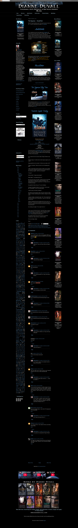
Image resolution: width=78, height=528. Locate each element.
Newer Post (30, 462)
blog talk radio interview (21, 254)
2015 (18, 209)
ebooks (17, 284)
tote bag (22, 381)
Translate (19, 118)
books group (18, 262)
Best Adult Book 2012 (21, 247)
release (24, 352)
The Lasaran (42, 56)
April (19, 199)
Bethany (23, 251)
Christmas (22, 268)
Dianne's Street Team (19, 94)
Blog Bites (19, 253)
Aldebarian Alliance (34, 225)
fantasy (23, 289)
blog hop (23, 253)
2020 (18, 172)
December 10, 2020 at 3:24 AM (44, 288)
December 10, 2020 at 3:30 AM (44, 415)
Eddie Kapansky (21, 284)
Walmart (20, 388)
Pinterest (17, 106)
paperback (22, 334)
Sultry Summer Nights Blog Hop (20, 370)
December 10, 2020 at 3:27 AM (44, 360)
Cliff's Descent (21, 270)
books (23, 261)
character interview (19, 267)
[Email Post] (42, 223)
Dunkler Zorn (18, 283)
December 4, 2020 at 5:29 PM (39, 233)
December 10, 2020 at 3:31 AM (44, 431)
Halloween (21, 303)
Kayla (24, 316)
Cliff (17, 270)
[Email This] (43, 223)
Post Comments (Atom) (41, 466)
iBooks (43, 143)
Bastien (21, 245)
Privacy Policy (26, 15)
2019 (18, 203)
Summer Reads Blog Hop (20, 371)
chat (24, 267)
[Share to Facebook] (46, 223)
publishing (23, 346)
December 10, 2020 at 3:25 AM (44, 303)
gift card (18, 299)
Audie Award (20, 236)
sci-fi (35, 227)
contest (21, 271)
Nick (24, 328)
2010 (18, 216)
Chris (18, 268)
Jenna (23, 315)
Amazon (17, 104)
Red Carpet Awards (18, 352)
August (19, 193)
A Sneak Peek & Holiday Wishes (20, 175)
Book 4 (18, 257)
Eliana (32, 226)
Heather (17, 304)
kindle (19, 317)
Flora (32, 407)
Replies (33, 240)
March (19, 201)
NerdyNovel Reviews (34, 296)
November (20, 190)
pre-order (33, 227)
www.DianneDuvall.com (20, 90)
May (19, 198)
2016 (18, 207)
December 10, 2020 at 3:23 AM (44, 242)
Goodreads (18, 108)
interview (17, 314)
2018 (18, 204)
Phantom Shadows (20, 341)
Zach (17, 392)
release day (23, 353)
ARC (20, 234)
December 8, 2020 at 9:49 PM (39, 423)
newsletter (42, 226)
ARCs (24, 234)
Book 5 (21, 257)
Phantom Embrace (19, 340)
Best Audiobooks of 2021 (19, 248)
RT (22, 359)
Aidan (22, 228)
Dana (18, 275)
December (19, 173)
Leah (21, 319)
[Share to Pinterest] (47, 223)
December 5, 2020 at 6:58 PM (37, 385)
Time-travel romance (21, 379)
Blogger (44, 520)
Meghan (22, 324)
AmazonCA (39, 144)
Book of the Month (21, 258)
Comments (19, 157)
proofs (22, 345)
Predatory (17, 344)
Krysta (17, 319)
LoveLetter (17, 321)
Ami (21, 232)
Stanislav (18, 368)
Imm (24, 307)
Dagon (29, 226)
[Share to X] (45, 223)
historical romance (20, 305)
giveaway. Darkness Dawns (20, 301)
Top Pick (22, 380)
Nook (40, 143)
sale (22, 361)
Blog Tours (23, 13)
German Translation (19, 297)
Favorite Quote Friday (36, 226)
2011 (18, 215)
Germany (17, 298)
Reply (32, 238)
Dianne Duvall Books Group (20, 92)
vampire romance (19, 385)
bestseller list (18, 251)
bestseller (45, 225)
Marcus (17, 323)
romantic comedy (18, 359)
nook (16, 332)
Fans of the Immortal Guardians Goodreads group (20, 289)
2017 (18, 206)
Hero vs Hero (22, 304)
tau (23, 373)
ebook (22, 283)
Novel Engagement (21, 332)
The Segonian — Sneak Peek (20, 188)
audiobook (41, 225)
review (19, 355)
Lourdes (32, 281)
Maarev (23, 322)
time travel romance (21, 378)
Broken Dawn (18, 264)
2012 (18, 213)
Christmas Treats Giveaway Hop (20, 269)
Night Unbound (29, 13)
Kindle (36, 143)
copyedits (17, 272)
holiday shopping (20, 306)
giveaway (18, 300)
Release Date (18, 353)
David (18, 279)
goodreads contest (19, 302)
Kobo (38, 143)
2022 (18, 169)
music (21, 325)
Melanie (17, 325)
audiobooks (17, 239)
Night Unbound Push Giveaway (20, 331)
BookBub (17, 99)
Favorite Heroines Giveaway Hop (20, 290)
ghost (20, 298)
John (21, 316)
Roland (17, 358)
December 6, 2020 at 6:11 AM (37, 407)
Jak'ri (17, 315)
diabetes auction (19, 281)
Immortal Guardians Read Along (20, 311)
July (18, 195)
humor (21, 307)
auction (19, 235)
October (19, 192)
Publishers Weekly (18, 346)
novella (17, 333)
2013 (18, 212)
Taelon (20, 373)
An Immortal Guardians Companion (20, 233)
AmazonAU (35, 144)
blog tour (48, 225)
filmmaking (17, 294)
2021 (18, 170)
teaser (17, 374)
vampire (21, 384)
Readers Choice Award (20, 351)
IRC (20, 314)
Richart (18, 356)
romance (22, 358)
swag (21, 372)
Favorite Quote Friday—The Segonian (20, 180)
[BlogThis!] (44, 223)
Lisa (18, 320)
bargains (17, 245)
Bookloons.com (18, 261)
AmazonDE (43, 144)
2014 (18, 210)
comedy (17, 271)
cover (21, 272)
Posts (18, 155)
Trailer (20, 382)
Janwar (20, 315)
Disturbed (19, 282)
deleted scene (23, 280)
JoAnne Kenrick (18, 316)
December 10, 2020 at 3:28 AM (44, 377)
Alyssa (19, 231)
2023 (18, 167)
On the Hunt (21, 333)
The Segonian (44, 24)
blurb (24, 256)
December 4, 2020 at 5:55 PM (38, 281)
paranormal (17, 335)
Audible (38, 225)
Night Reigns (20, 329)
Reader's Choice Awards (21, 350)
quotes (21, 347)
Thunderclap (23, 377)
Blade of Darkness (21, 252)
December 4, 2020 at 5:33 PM (40, 251)
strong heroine (21, 369)
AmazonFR (47, 144)
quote (18, 347)
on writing (17, 334)
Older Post (49, 462)
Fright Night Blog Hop (20, 296)
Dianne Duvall (35, 242)
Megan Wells (33, 251)
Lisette (22, 320)
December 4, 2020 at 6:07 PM (42, 296)
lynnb (32, 385)
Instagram (17, 97)
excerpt (17, 286)
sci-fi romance (39, 227)
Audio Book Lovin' (21, 237)
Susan (17, 372)
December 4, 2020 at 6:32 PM (39, 338)
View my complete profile (20, 80)
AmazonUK (31, 144)
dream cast (22, 282)
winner (17, 390)
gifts (23, 299)
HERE (36, 106)
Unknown (32, 233)
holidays (17, 307)
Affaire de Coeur (18, 228)
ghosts (24, 298)
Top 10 (18, 380)
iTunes (23, 314)
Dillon (24, 281)
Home (17, 13)
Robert (22, 356)
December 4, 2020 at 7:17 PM (37, 353)
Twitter (17, 101)
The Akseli (20, 374)
